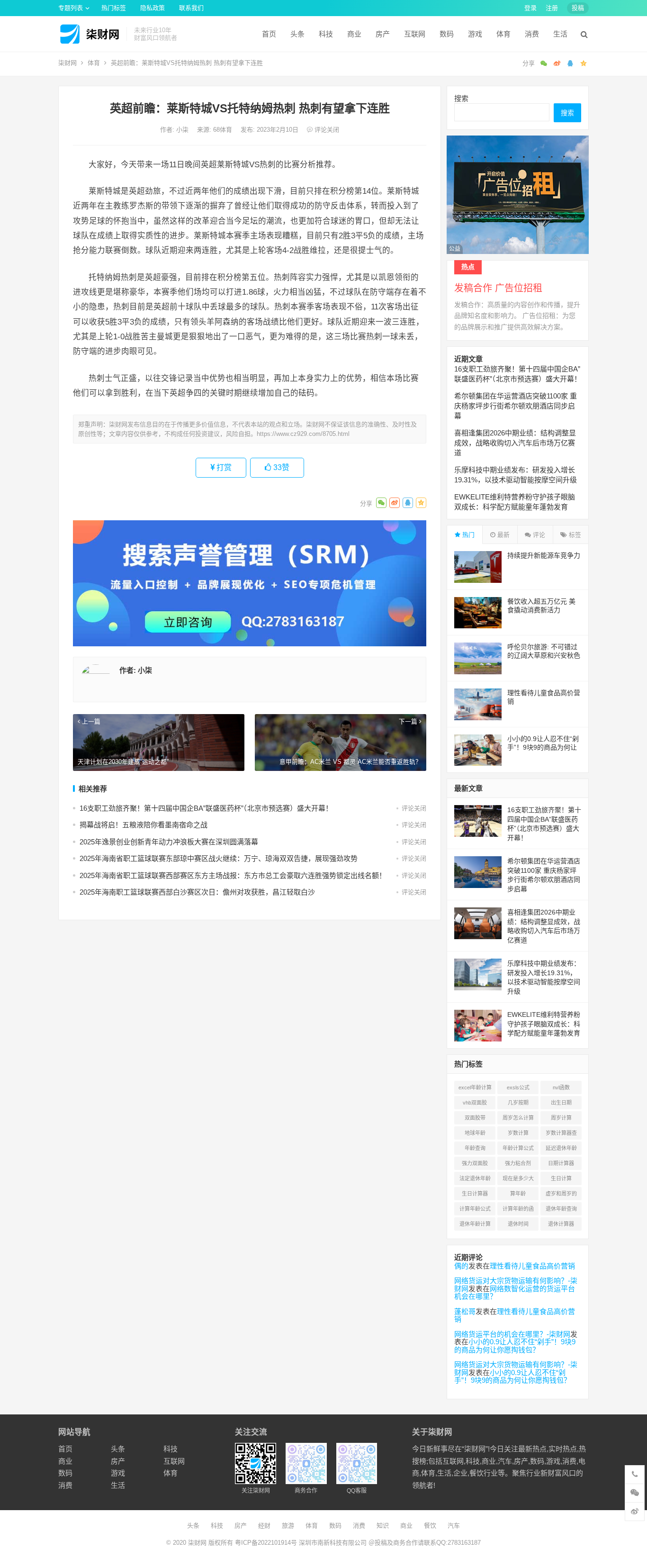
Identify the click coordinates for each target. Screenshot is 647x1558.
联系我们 (191, 7)
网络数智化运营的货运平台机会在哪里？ (514, 1293)
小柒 (183, 129)
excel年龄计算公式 (475, 1089)
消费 (532, 34)
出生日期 (561, 1102)
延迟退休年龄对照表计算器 (561, 1150)
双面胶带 (475, 1118)
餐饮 (430, 1525)
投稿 (578, 7)
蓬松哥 (465, 1311)
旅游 (288, 1525)
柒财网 (67, 62)
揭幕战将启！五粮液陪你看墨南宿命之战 (143, 825)
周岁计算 (561, 1118)
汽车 (454, 1525)
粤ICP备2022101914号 (266, 1542)
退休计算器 (561, 1224)
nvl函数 (561, 1087)
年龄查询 (475, 1148)
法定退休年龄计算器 (475, 1180)
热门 (467, 534)
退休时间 (518, 1224)
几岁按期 (518, 1102)
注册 (552, 7)
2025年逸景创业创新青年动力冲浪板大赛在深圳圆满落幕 (169, 842)
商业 (354, 34)
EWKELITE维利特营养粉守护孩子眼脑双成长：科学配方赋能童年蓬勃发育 (543, 1024)
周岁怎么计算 (518, 1118)
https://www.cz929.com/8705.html (303, 433)
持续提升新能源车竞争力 (543, 555)
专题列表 (70, 7)
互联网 (414, 34)
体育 (503, 34)
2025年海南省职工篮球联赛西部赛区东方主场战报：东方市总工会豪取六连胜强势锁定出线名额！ (233, 875)
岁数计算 (518, 1133)
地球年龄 (475, 1133)
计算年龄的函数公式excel (518, 1210)
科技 (326, 34)
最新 (502, 534)
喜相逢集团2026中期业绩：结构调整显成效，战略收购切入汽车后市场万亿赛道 (515, 443)
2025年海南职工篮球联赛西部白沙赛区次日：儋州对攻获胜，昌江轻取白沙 (197, 892)
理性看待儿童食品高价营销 (532, 1266)
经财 (264, 1525)
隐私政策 (152, 7)
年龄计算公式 (518, 1148)
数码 (447, 34)
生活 (560, 34)
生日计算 (561, 1178)
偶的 (461, 1266)
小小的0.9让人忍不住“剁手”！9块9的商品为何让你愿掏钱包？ (543, 747)
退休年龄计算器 (475, 1226)
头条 (297, 34)
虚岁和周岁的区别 (561, 1195)
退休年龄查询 (561, 1209)
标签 (574, 534)
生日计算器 (475, 1193)
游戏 (475, 34)
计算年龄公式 (475, 1209)
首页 (269, 34)
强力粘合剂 (518, 1163)
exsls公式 (518, 1087)
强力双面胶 (475, 1163)
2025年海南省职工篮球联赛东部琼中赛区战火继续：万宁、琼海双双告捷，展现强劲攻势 (219, 858)
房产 (383, 34)
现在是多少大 (518, 1178)
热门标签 (113, 7)
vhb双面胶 (475, 1102)
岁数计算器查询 (561, 1135)
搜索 (461, 98)
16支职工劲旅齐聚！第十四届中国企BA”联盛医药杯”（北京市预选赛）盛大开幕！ (206, 808)
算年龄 (518, 1193)
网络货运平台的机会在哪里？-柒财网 (512, 1334)
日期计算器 (561, 1163)
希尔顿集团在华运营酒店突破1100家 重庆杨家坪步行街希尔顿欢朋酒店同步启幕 (515, 406)
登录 (530, 7)
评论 (538, 534)
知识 (383, 1525)
